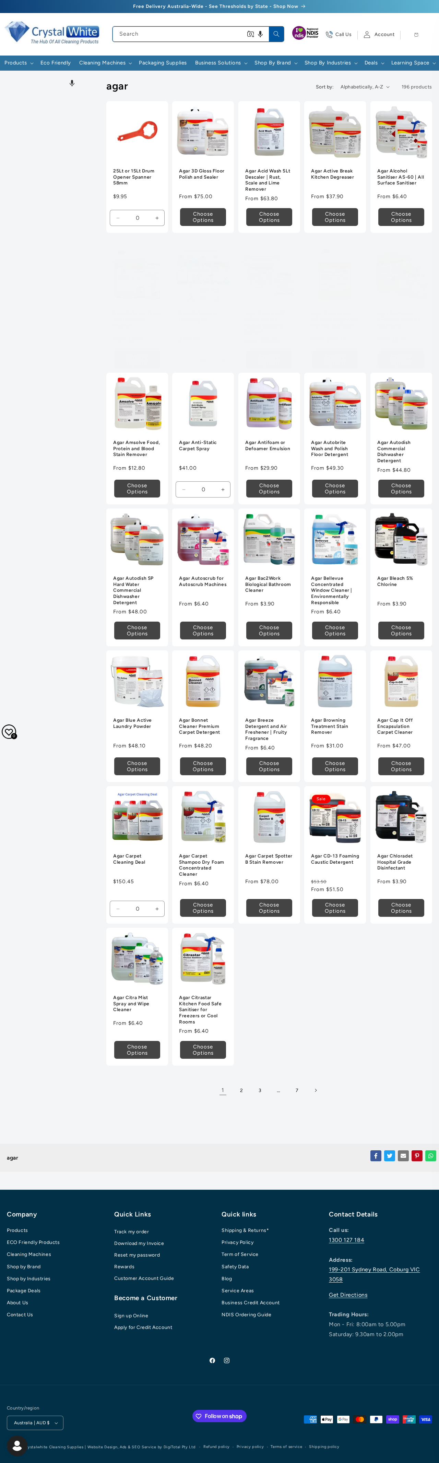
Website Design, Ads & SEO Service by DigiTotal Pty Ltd (141, 1447)
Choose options (203, 217)
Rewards (124, 1267)
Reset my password (137, 1255)
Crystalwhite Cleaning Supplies (53, 1447)
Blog (227, 1279)
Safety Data (235, 1267)
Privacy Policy (237, 1242)
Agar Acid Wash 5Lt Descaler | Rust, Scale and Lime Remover (267, 180)
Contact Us (20, 1315)
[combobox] (198, 34)
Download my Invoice (139, 1243)
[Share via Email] (403, 1155)
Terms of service (286, 1446)
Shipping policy (324, 1446)
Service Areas (238, 1291)
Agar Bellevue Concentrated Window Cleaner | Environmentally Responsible (331, 590)
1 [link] (223, 1090)
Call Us (343, 34)
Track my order (131, 1232)
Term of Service (240, 1255)
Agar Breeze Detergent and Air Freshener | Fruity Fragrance (266, 729)
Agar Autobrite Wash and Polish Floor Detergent (329, 448)
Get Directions (348, 1295)
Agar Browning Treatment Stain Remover (329, 726)
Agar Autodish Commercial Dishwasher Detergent (394, 452)
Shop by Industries (29, 1279)
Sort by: (325, 87)
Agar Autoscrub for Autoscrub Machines (202, 581)
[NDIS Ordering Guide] (306, 34)
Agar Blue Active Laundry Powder (132, 723)
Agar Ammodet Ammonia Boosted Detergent (398, 319)
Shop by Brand (24, 1267)
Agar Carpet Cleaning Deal (129, 859)
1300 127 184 (346, 1240)
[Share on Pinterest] (417, 1155)
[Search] (276, 33)
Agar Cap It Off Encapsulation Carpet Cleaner (395, 726)
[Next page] (315, 1090)
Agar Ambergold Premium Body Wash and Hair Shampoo (334, 319)
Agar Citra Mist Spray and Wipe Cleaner (131, 1003)
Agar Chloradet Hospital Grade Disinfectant (395, 862)
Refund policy (216, 1446)
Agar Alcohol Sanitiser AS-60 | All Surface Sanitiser (400, 177)
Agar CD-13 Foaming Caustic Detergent (335, 859)
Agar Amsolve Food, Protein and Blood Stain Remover (136, 448)
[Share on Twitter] (389, 1155)
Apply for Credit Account (143, 1327)
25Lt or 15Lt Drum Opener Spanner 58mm (134, 177)
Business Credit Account (251, 1303)
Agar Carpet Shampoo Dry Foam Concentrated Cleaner (201, 865)
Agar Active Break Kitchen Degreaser (332, 174)
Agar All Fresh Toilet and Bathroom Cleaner (136, 319)
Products (17, 1230)
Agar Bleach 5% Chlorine (395, 581)
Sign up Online (131, 1316)
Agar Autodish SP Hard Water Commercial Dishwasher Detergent (133, 590)
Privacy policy (250, 1446)
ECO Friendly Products (33, 1242)
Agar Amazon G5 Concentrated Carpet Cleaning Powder (265, 323)
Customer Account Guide (144, 1278)
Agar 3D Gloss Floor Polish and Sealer (202, 174)
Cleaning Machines (29, 1255)
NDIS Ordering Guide (246, 1315)
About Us (17, 1303)
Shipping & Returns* (245, 1230)
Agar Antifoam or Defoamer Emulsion (267, 446)
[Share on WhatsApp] (430, 1155)
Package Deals (24, 1291)
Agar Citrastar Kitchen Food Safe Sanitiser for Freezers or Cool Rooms (200, 1009)
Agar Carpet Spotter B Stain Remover (269, 859)
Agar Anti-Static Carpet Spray (198, 446)
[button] (260, 34)
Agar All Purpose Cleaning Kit (198, 317)
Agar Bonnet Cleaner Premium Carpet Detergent (199, 726)
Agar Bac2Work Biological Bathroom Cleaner (268, 584)
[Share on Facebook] (375, 1155)
